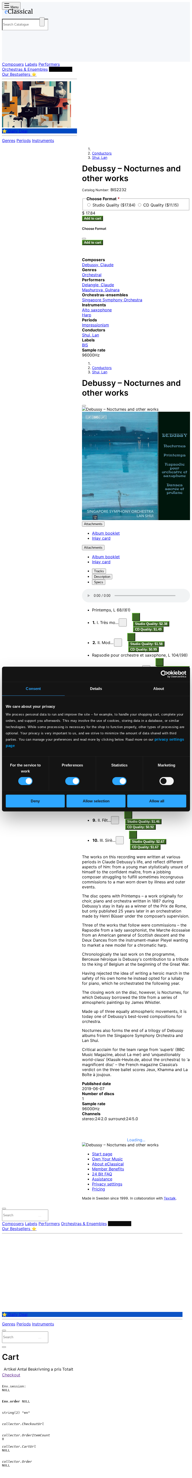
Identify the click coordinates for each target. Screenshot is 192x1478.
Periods (23, 140)
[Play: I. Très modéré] (123, 622)
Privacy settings (107, 1183)
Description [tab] (102, 577)
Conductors (60, 69)
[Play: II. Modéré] (118, 643)
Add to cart (92, 218)
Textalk (170, 1198)
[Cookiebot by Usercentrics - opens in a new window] (164, 674)
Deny (35, 801)
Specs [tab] (98, 582)
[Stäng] (84, 238)
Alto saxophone (97, 309)
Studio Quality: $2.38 (151, 624)
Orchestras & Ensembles (25, 69)
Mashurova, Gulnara (101, 289)
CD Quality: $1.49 (148, 629)
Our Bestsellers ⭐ (19, 74)
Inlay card (101, 538)
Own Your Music (107, 1158)
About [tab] (158, 688)
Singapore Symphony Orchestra (112, 299)
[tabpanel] (136, 965)
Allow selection (96, 801)
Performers (49, 64)
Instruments (43, 140)
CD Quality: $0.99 (143, 649)
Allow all (156, 801)
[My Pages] (9, 54)
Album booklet (106, 533)
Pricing (98, 1188)
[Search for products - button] (42, 21)
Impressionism (95, 324)
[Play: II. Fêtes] (115, 820)
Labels (31, 64)
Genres (8, 140)
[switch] (72, 781)
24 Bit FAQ (102, 1173)
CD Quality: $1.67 (145, 847)
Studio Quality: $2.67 (148, 841)
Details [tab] (96, 688)
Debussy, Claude (98, 264)
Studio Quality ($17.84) (114, 204)
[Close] (84, 405)
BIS (85, 344)
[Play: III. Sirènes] (120, 840)
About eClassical (108, 1163)
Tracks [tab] (99, 571)
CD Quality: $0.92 (140, 827)
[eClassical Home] (41, 12)
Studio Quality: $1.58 (146, 644)
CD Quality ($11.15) (161, 204)
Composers (13, 64)
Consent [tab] (33, 688)
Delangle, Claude (98, 284)
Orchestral (92, 274)
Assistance (102, 1178)
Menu (14, 7)
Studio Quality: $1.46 (143, 821)
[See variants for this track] (136, 617)
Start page (102, 1153)
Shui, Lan (99, 157)
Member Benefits (108, 1168)
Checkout (11, 1374)
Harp (86, 314)
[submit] (39, 1216)
